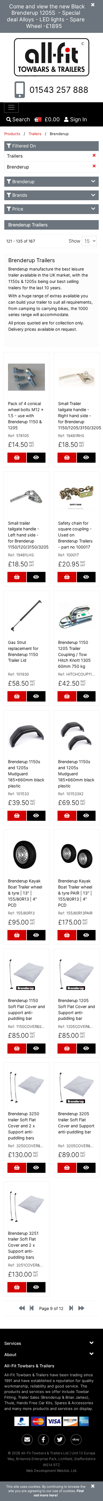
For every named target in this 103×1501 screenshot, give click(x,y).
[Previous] (22, 1309)
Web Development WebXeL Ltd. (51, 1470)
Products (12, 133)
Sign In (78, 119)
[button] (51, 1343)
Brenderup (18, 167)
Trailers (36, 133)
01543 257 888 (57, 90)
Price (17, 209)
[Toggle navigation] (11, 107)
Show (74, 241)
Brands (19, 195)
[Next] (81, 1309)
